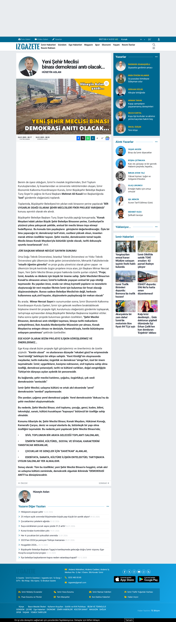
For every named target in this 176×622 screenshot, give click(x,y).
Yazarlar (58, 39)
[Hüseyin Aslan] (28, 66)
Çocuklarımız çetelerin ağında (35, 521)
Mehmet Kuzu (135, 212)
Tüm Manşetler (63, 597)
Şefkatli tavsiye (135, 215)
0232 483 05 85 (74, 577)
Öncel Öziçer (134, 127)
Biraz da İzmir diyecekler (140, 152)
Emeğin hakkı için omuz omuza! (139, 190)
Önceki (23, 483)
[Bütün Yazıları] (108, 506)
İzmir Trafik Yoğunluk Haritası (140, 592)
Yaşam (116, 44)
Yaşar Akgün (134, 149)
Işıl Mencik (133, 199)
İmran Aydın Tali (136, 173)
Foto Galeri (25, 39)
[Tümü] (156, 56)
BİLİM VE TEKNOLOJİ (96, 606)
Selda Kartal (135, 113)
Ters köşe (133, 130)
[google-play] (148, 579)
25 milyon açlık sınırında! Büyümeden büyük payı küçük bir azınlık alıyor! (55, 516)
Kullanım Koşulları (55, 606)
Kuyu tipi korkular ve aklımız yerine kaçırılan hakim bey (141, 117)
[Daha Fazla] (93, 138)
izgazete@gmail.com (77, 582)
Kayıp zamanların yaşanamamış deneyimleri (140, 105)
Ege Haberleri (75, 44)
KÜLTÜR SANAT (81, 609)
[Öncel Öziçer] (121, 128)
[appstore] (124, 579)
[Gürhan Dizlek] (121, 91)
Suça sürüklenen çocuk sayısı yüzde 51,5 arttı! (43, 526)
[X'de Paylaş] (83, 138)
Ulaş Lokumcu (135, 185)
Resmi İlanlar (128, 44)
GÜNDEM (20, 609)
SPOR (18, 612)
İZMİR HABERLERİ (65, 609)
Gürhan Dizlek (135, 89)
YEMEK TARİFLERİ (38, 612)
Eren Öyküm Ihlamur (138, 75)
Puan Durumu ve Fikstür (31, 597)
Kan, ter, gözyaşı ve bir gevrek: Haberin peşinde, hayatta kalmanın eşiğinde (142, 165)
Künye (21, 606)
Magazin (88, 44)
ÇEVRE (29, 609)
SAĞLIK (102, 609)
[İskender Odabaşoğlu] (121, 65)
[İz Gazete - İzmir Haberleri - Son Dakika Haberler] (28, 46)
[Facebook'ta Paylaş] (78, 138)
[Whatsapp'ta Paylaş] (88, 138)
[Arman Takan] (121, 103)
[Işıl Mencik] (121, 201)
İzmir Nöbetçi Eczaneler (32, 592)
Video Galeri (42, 39)
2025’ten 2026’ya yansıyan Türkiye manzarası (43, 540)
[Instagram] (134, 572)
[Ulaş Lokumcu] (121, 188)
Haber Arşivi (133, 597)
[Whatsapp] (144, 572)
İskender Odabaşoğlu (139, 64)
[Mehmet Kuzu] (121, 213)
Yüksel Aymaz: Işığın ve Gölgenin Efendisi (139, 177)
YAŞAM (26, 612)
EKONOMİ (51, 609)
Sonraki (103, 483)
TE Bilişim (155, 610)
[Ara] (153, 45)
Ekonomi (106, 44)
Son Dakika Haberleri (101, 597)
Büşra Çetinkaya (136, 160)
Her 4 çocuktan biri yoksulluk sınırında (39, 535)
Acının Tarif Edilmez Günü (140, 202)
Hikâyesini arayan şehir (32, 512)
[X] (129, 572)
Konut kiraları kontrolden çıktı (35, 530)
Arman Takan (135, 100)
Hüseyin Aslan (51, 72)
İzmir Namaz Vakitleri (102, 592)
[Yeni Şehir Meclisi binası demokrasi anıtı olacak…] (63, 106)
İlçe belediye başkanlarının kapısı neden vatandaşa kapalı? (49, 557)
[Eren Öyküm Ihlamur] (121, 78)
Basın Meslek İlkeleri (37, 606)
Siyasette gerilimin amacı (140, 67)
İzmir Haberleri (48, 44)
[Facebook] (125, 572)
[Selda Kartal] (121, 116)
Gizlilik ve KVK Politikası (75, 606)
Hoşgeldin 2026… (29, 545)
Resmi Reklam (48, 48)
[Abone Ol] (107, 138)
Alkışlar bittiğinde (136, 92)
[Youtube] (139, 572)
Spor (97, 44)
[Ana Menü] (154, 48)
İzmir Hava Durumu (65, 592)
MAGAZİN (93, 609)
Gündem (62, 44)
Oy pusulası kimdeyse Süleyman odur (138, 80)
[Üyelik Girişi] (158, 39)
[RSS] (148, 572)
